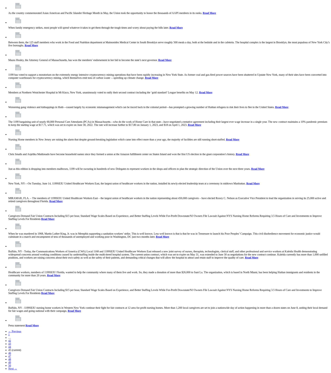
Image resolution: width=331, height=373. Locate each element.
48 (9, 359)
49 (9, 362)
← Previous (14, 331)
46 (9, 353)
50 (9, 365)
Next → (12, 368)
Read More (209, 13)
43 (9, 343)
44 (9, 346)
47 (9, 356)
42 (9, 340)
